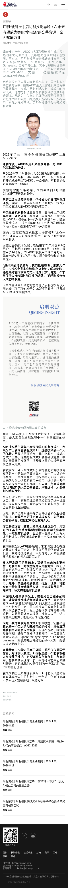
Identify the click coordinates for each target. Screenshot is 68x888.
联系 (5, 856)
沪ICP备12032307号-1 (19, 882)
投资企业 (15, 852)
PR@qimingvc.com (23, 865)
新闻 (38, 852)
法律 (13, 856)
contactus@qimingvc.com (26, 868)
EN (55, 4)
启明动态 (28, 852)
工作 (55, 852)
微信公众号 (10, 845)
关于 (47, 852)
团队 (5, 852)
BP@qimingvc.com (21, 863)
